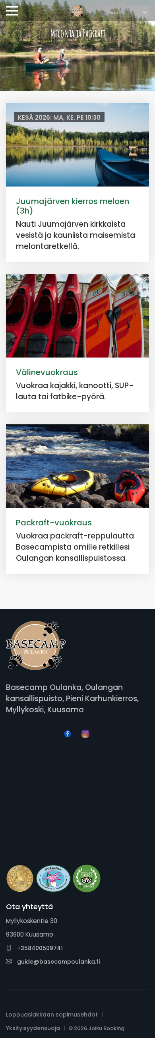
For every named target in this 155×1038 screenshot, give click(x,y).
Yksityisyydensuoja (33, 1028)
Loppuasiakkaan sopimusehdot (52, 1015)
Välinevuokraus (47, 372)
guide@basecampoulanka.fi (58, 962)
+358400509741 (39, 948)
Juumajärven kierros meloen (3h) (72, 206)
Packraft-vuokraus (54, 522)
